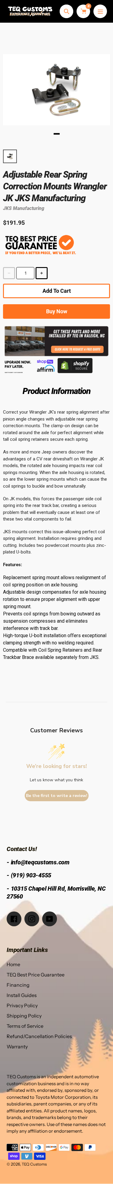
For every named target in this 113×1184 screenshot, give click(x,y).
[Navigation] (100, 11)
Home (13, 964)
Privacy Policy (22, 1005)
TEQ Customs (34, 1164)
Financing (18, 985)
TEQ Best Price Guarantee (35, 975)
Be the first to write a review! (56, 795)
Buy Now (56, 311)
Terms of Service (25, 1026)
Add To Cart (56, 291)
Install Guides (22, 995)
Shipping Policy (24, 1016)
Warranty (17, 1047)
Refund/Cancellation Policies (39, 1036)
